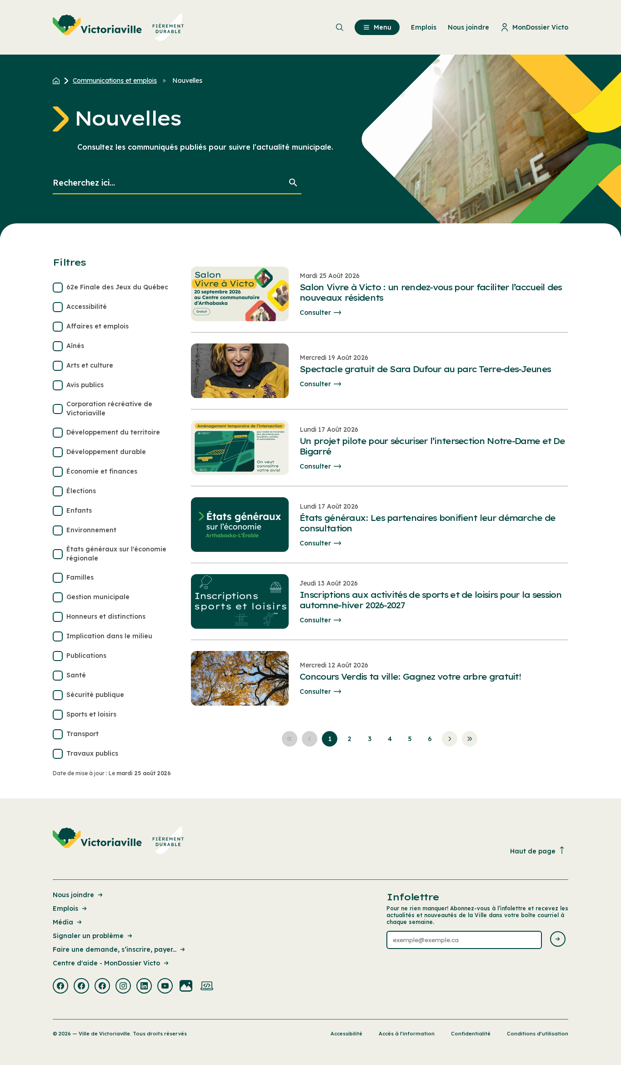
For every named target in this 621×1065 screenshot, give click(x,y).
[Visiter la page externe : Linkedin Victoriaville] (144, 986)
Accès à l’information (407, 1033)
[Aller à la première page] (290, 738)
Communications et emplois (115, 80)
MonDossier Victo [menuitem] (540, 27)
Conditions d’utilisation (537, 1033)
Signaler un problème (88, 936)
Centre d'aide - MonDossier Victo (106, 963)
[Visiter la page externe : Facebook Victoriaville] (60, 986)
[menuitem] (118, 27)
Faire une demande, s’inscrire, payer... (114, 949)
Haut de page (533, 851)
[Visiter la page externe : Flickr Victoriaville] (186, 986)
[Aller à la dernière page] (470, 738)
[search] (177, 183)
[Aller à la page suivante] (450, 738)
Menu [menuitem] (382, 27)
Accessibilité (346, 1033)
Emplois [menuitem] (423, 27)
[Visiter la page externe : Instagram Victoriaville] (123, 986)
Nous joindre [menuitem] (468, 27)
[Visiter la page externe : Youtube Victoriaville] (165, 986)
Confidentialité (471, 1033)
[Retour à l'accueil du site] (58, 80)
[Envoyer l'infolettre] (557, 940)
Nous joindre (73, 895)
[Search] (293, 183)
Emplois (65, 908)
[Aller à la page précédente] (310, 738)
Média (63, 922)
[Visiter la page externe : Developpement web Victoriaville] (207, 986)
